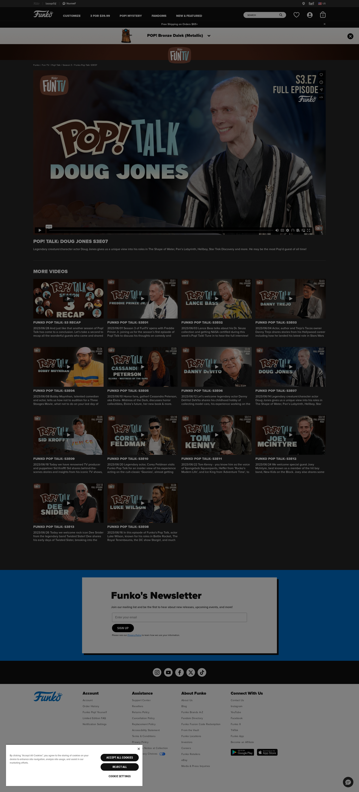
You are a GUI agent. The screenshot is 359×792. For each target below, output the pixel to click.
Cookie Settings (120, 776)
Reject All (120, 767)
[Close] (139, 749)
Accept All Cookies (119, 757)
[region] (74, 765)
